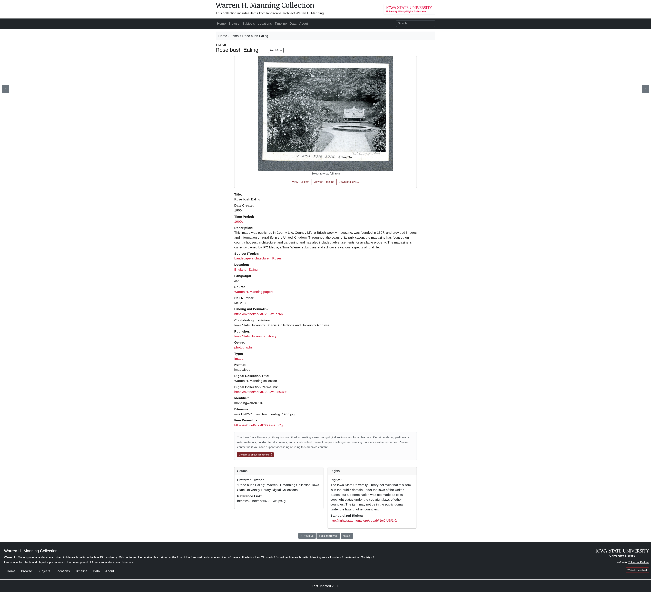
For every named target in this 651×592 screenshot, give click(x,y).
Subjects (248, 23)
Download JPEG (349, 181)
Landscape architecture (251, 258)
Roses (277, 258)
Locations (265, 23)
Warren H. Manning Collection (265, 5)
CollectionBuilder (638, 562)
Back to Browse (328, 535)
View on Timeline (323, 181)
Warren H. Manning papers (253, 292)
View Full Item (300, 181)
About (303, 23)
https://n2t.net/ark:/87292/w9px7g (258, 425)
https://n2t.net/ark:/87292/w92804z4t (260, 392)
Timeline (281, 23)
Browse (234, 23)
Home (221, 23)
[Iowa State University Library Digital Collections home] (622, 552)
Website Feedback (637, 570)
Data (293, 23)
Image (238, 358)
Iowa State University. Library (255, 336)
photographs (243, 347)
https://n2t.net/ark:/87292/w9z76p (258, 314)
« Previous (307, 535)
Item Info (275, 50)
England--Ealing (246, 269)
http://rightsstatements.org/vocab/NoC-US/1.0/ (363, 520)
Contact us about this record (254, 454)
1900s (238, 221)
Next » (347, 535)
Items (235, 36)
